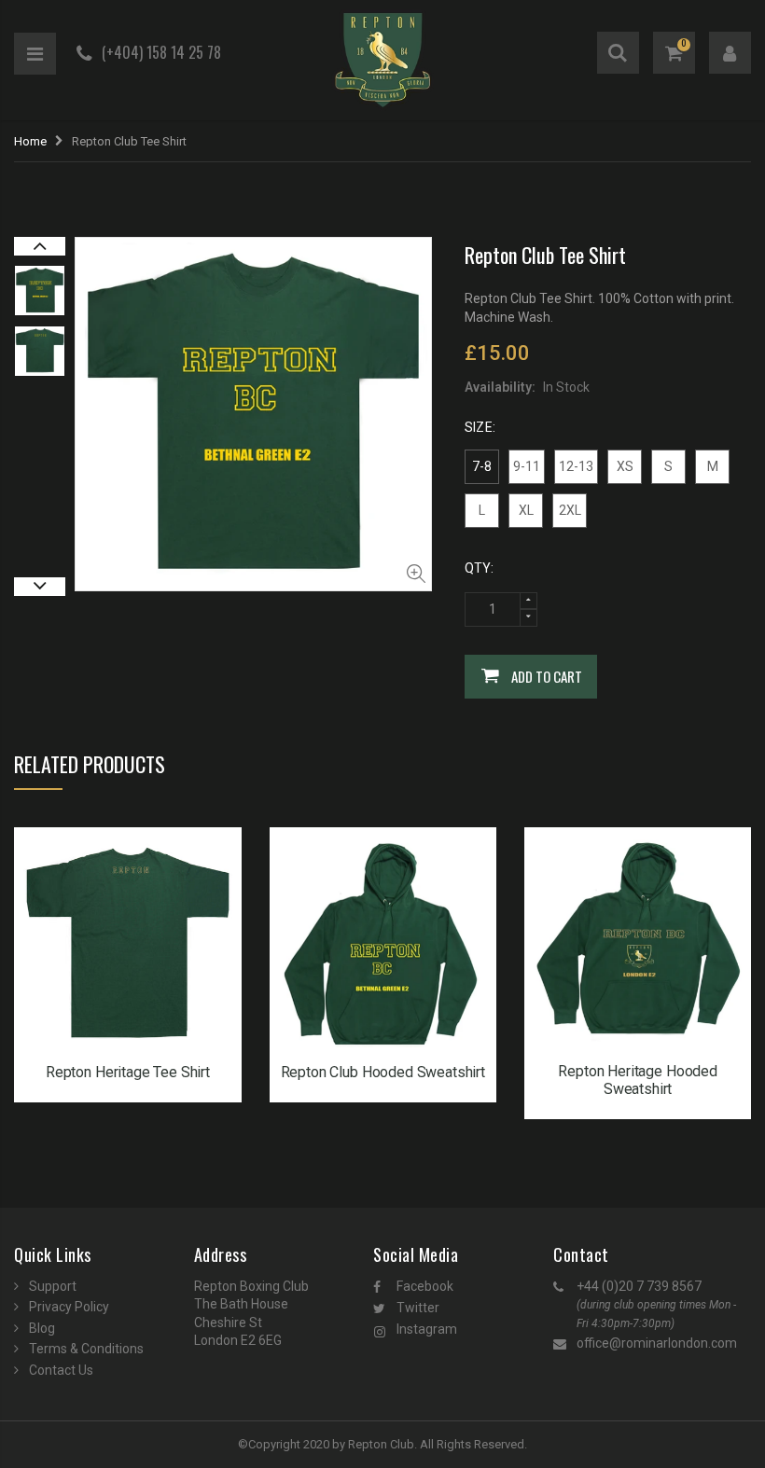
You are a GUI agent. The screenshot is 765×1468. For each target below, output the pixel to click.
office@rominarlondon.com (657, 1343)
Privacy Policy (69, 1306)
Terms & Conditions (86, 1348)
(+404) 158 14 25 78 (161, 52)
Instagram (426, 1329)
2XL (570, 510)
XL (526, 510)
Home (30, 141)
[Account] (729, 53)
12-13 (576, 466)
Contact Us (61, 1370)
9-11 (526, 466)
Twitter (417, 1307)
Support (52, 1286)
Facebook (424, 1286)
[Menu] (35, 54)
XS (625, 466)
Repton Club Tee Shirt (545, 255)
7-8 (482, 466)
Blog (42, 1328)
